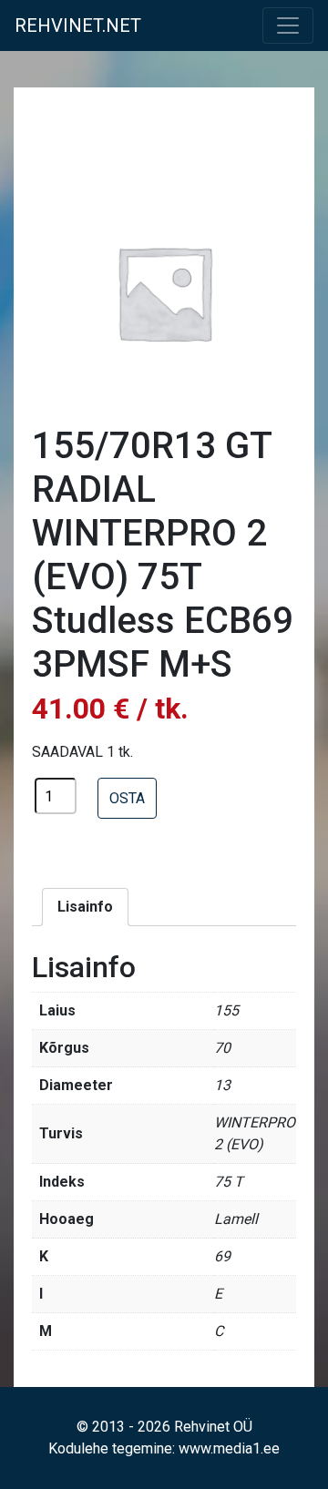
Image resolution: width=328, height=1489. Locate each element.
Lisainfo (85, 906)
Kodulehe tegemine (110, 1448)
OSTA (127, 798)
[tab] (85, 907)
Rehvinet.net (78, 25)
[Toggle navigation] (287, 25)
